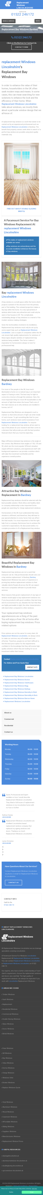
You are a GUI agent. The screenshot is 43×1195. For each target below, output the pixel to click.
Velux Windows (8, 1063)
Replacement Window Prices (13, 1141)
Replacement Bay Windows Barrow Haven (20, 698)
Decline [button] (11, 1192)
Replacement (7, 1004)
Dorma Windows (8, 1068)
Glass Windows (8, 1024)
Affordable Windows (10, 1122)
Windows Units (8, 1078)
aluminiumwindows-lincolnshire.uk (15, 1161)
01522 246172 (23, 37)
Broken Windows (9, 1083)
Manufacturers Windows (11, 1136)
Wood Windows (8, 1112)
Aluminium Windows (10, 1107)
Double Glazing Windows (11, 1019)
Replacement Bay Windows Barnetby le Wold (21, 692)
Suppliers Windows (9, 1131)
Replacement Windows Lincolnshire (17, 701)
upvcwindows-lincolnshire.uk (13, 1171)
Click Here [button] (34, 1188)
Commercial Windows (10, 1014)
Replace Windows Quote (11, 1088)
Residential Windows (10, 1009)
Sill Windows (7, 1053)
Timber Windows (9, 994)
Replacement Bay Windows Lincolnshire (19, 676)
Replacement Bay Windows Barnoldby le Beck (21, 695)
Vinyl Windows (8, 1102)
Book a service (8, 21)
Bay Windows (7, 1058)
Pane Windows (8, 1048)
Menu (38, 21)
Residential (8, 726)
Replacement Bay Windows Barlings (17, 689)
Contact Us (31, 667)
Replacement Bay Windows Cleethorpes (19, 683)
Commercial (9, 719)
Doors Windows (8, 1029)
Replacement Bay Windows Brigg (16, 686)
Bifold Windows (8, 1034)
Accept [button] (31, 1192)
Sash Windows (8, 999)
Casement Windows (10, 1117)
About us (7, 713)
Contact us (8, 732)
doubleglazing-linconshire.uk (13, 1166)
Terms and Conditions (20, 1186)
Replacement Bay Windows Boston (17, 680)
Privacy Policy (33, 1186)
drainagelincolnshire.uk (11, 1156)
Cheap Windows (8, 1073)
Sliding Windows (8, 1127)
